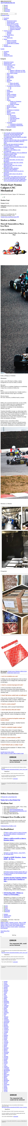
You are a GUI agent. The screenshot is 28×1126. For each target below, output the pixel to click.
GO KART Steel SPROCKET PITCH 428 (14, 178)
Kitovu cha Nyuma (14, 84)
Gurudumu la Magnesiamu (16, 125)
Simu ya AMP (22, 922)
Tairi (8, 98)
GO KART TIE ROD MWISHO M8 (13, 134)
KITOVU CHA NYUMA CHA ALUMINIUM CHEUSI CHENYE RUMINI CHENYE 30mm (15, 141)
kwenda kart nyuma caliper (7, 752)
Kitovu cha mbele (14, 83)
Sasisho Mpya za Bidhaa (13, 43)
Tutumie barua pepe (5, 217)
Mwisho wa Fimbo (11, 95)
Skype (2, 932)
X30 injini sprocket (14, 118)
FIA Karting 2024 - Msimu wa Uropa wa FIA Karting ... (13, 893)
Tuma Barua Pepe (5, 931)
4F (10, 88)
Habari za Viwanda (11, 40)
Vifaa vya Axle (10, 67)
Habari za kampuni (11, 42)
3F (10, 87)
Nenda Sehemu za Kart (12, 23)
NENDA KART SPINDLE (10, 169)
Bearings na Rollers (15, 26)
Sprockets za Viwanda (15, 28)
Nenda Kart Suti (11, 22)
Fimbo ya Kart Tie (5, 924)
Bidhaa (5, 19)
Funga (8, 93)
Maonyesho (10, 37)
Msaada (9, 111)
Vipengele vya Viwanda (13, 25)
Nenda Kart (6, 54)
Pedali (8, 90)
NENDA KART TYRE (10, 155)
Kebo (8, 74)
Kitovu (8, 81)
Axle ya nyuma (10, 97)
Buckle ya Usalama (11, 107)
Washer (8, 100)
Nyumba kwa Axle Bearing (13, 86)
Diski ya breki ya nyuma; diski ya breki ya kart (12, 753)
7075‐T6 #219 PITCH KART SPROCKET (14, 181)
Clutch (8, 79)
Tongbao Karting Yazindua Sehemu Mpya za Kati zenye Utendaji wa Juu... (15, 879)
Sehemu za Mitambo (15, 29)
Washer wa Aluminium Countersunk (15, 102)
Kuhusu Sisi (7, 36)
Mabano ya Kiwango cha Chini (17, 71)
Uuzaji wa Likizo (8, 30)
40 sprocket (13, 115)
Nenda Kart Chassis (12, 20)
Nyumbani (6, 18)
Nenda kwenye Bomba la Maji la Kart (17, 671)
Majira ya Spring (11, 112)
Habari (5, 39)
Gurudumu (9, 122)
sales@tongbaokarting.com (8, 2)
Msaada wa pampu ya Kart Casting (9, 926)
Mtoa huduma (10, 77)
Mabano (9, 69)
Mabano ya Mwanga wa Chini (17, 70)
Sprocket (9, 114)
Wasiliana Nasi (7, 46)
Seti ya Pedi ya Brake (12, 73)
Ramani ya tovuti (13, 922)
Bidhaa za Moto (4, 922)
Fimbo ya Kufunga (11, 94)
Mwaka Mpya (10, 35)
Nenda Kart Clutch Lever (13, 672)
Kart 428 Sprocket (14, 924)
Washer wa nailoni (14, 104)
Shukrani (9, 32)
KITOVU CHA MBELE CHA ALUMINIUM (15, 152)
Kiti (8, 108)
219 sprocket (13, 117)
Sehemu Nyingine (8, 55)
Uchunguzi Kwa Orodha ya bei (8, 826)
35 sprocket (13, 121)
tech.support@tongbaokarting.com (18, 811)
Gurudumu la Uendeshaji (13, 110)
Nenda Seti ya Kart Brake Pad (10, 800)
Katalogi (6, 44)
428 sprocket (13, 119)
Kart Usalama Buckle (18, 925)
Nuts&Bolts (10, 91)
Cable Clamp (10, 76)
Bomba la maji (10, 105)
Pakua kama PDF (14, 217)
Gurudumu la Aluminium (16, 124)
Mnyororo (9, 80)
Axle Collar (10, 66)
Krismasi (9, 33)
